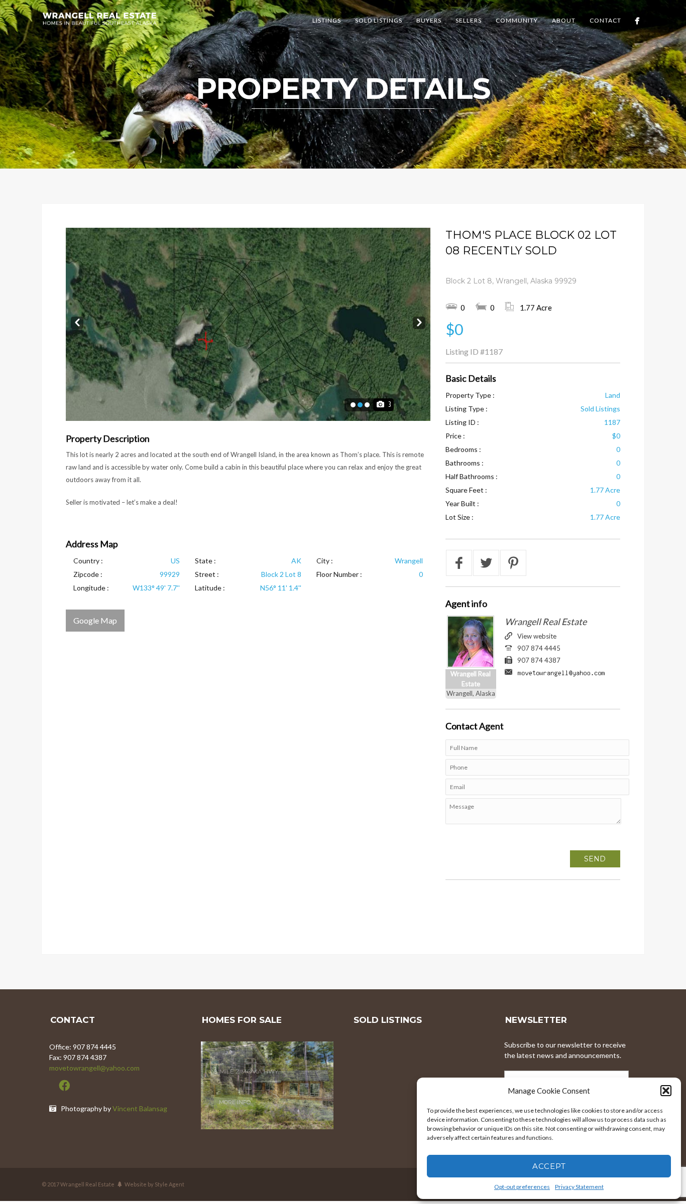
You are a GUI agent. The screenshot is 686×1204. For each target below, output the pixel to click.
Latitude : (210, 587)
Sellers (468, 20)
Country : (88, 560)
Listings (326, 20)
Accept (549, 1166)
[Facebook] (637, 21)
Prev (77, 321)
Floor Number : (339, 574)
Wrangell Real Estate (546, 621)
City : (324, 560)
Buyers (428, 20)
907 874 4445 (538, 648)
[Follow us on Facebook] (64, 1086)
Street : (207, 574)
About (564, 20)
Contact (605, 20)
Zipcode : (87, 574)
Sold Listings (378, 20)
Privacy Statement (579, 1186)
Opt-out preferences (522, 1186)
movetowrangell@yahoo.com (94, 1068)
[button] (666, 1091)
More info (235, 1093)
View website (536, 636)
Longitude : (91, 587)
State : (205, 560)
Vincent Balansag (139, 1108)
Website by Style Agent (154, 1184)
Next (419, 321)
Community (517, 20)
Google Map (95, 620)
